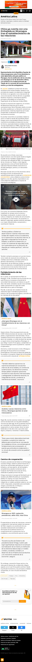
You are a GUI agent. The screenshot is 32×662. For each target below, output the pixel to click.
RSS (17, 642)
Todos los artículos (8, 68)
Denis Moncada (4, 578)
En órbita (16, 186)
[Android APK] (5, 649)
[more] (30, 152)
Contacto (13, 638)
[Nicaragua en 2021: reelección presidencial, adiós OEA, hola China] (16, 499)
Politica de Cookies (16, 640)
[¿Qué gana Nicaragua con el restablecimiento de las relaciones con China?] (16, 307)
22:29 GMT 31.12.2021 (6, 38)
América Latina (6, 319)
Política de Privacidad (6, 640)
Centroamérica (22, 575)
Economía (22, 623)
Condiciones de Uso (13, 636)
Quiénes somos (4, 636)
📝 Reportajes (12, 578)
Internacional (14, 623)
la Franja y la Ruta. (24, 356)
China (16, 575)
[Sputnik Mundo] (4, 11)
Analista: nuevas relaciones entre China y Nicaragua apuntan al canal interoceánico (14, 411)
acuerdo (5, 89)
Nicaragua (11, 575)
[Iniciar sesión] (23, 10)
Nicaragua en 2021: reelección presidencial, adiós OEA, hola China (15, 514)
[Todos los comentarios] (2, 659)
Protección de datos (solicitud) (8, 642)
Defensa (29, 623)
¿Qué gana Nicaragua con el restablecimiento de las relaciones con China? (16, 323)
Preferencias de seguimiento (7, 644)
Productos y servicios (6, 638)
